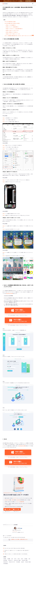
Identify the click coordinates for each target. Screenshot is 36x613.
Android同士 (18, 499)
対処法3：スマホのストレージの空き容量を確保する (14, 28)
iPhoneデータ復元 (28, 561)
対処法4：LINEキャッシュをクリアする (12, 30)
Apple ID (22, 561)
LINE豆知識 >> (9, 535)
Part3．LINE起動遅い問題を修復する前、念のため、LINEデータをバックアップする (18, 35)
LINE (29, 558)
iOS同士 (13, 499)
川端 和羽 (18, 528)
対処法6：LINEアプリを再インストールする (13, 33)
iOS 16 (22, 558)
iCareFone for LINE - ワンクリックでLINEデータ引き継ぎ (13, 492)
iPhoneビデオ (5, 561)
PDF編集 (9, 558)
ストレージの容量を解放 (20, 501)
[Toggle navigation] (32, 3)
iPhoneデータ (10, 560)
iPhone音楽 (18, 561)
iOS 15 (19, 558)
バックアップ (15, 498)
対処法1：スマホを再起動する (11, 25)
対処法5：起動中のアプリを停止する (12, 32)
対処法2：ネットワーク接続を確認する (12, 26)
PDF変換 (5, 558)
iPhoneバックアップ (12, 561)
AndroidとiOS (7, 499)
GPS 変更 (25, 558)
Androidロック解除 (24, 560)
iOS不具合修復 (6, 563)
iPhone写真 (5, 560)
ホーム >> (5, 535)
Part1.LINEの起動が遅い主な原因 (10, 21)
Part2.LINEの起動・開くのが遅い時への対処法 (12, 23)
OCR (12, 558)
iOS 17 (15, 558)
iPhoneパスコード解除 (17, 560)
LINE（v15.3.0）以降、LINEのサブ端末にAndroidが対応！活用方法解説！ (14, 548)
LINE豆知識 (15, 524)
